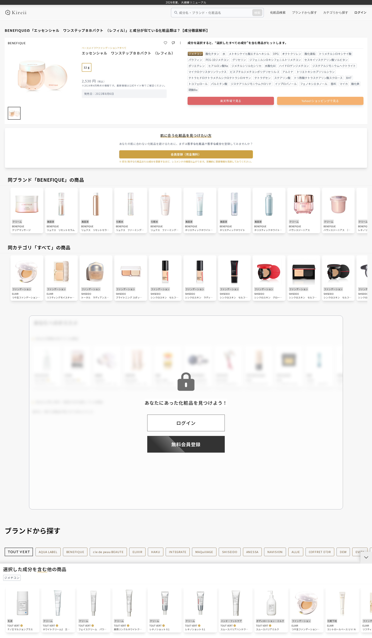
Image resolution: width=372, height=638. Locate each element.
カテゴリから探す (335, 12)
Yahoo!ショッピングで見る (320, 101)
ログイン (360, 12)
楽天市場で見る (230, 101)
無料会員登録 (186, 444)
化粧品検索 (278, 12)
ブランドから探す (304, 12)
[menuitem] (278, 12)
